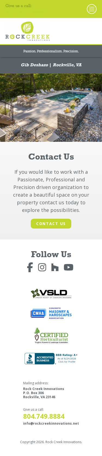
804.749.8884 (26, 12)
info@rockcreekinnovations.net (51, 423)
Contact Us (51, 223)
